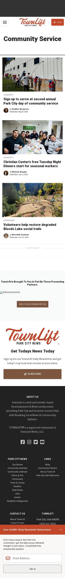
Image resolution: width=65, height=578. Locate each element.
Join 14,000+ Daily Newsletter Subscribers (27, 529)
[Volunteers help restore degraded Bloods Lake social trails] (32, 200)
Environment (9, 220)
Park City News (17, 459)
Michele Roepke (19, 172)
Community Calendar (17, 468)
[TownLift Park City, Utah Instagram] (29, 442)
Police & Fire (17, 475)
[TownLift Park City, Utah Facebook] (23, 442)
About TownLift (47, 471)
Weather (17, 486)
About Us (32, 397)
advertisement (32, 248)
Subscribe (33, 373)
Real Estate (17, 490)
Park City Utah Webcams (47, 475)
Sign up (33, 569)
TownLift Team (17, 523)
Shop (47, 464)
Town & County (17, 482)
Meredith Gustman (20, 235)
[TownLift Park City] (33, 22)
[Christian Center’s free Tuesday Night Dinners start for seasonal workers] (32, 137)
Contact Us (17, 513)
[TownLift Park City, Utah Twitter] (36, 442)
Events (17, 497)
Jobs (17, 493)
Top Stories (17, 464)
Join (59, 22)
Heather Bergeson (20, 109)
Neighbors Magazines (17, 501)
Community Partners (47, 468)
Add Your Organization (32, 304)
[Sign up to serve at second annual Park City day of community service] (32, 75)
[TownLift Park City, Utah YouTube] (42, 442)
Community (8, 95)
